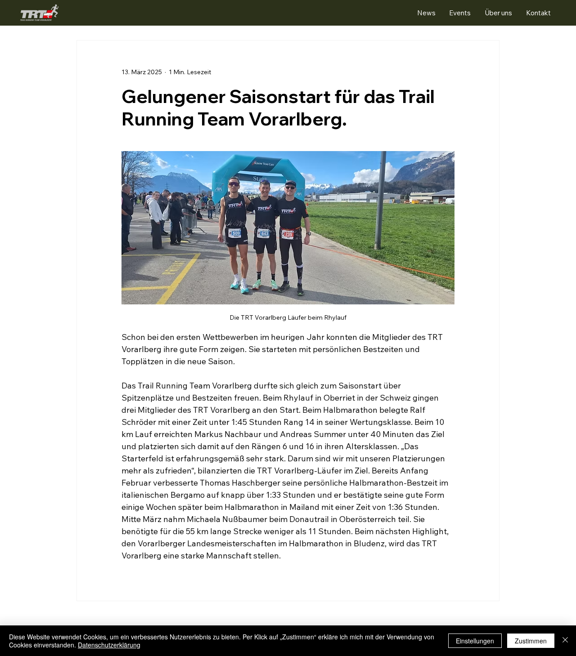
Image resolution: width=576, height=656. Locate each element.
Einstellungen (475, 640)
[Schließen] (565, 641)
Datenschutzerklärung (109, 644)
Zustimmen (531, 640)
